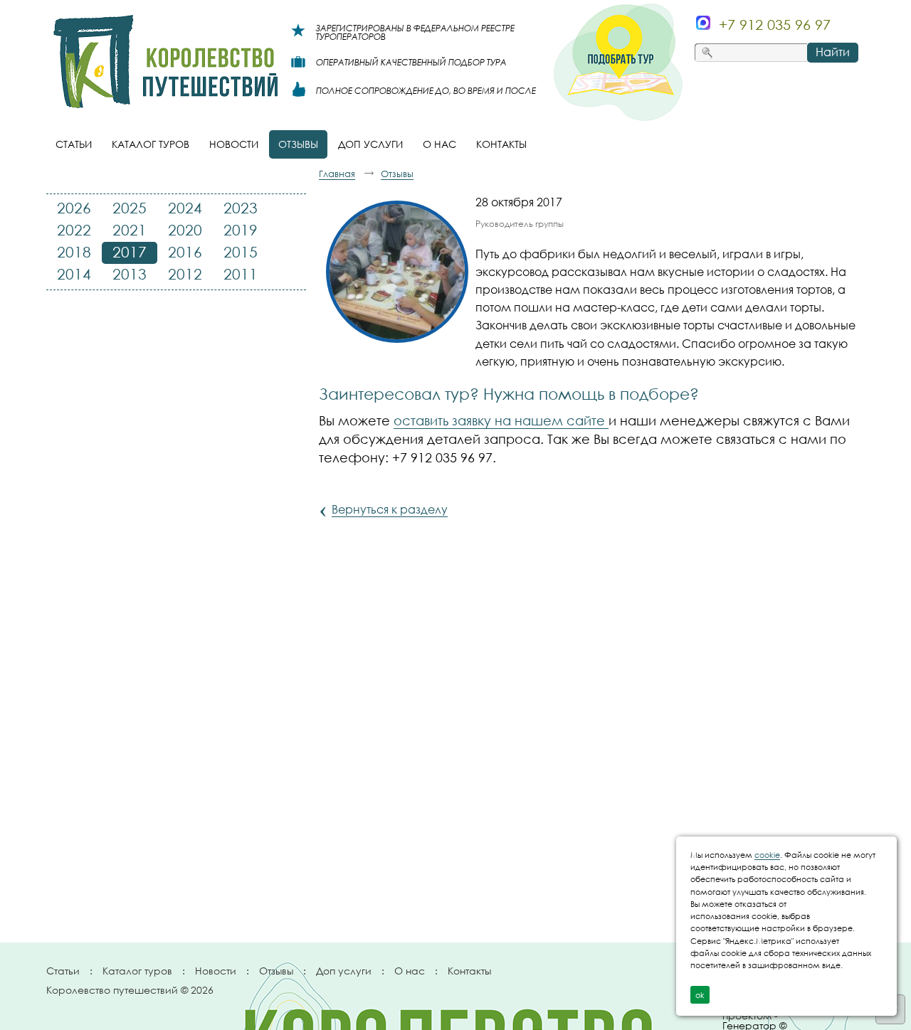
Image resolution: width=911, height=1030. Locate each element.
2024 (185, 207)
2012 (185, 274)
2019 (240, 230)
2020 (185, 230)
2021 (129, 230)
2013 (129, 274)
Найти (833, 52)
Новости (215, 971)
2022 (74, 230)
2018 (74, 252)
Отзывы (276, 971)
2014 (74, 274)
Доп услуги (344, 971)
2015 (240, 252)
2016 (185, 252)
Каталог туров (137, 971)
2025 (129, 207)
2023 (240, 207)
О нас (409, 971)
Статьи (63, 971)
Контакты (469, 971)
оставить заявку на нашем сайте (501, 420)
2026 (74, 207)
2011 (240, 274)
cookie (767, 854)
